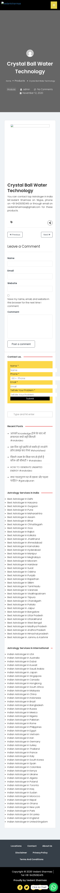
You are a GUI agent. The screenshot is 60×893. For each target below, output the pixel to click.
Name (10, 258)
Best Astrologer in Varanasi (22, 590)
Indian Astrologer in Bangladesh (25, 705)
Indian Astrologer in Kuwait (22, 665)
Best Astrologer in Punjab (21, 575)
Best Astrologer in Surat (20, 568)
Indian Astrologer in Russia (22, 708)
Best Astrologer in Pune (20, 510)
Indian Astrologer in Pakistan (23, 719)
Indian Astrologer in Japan (22, 672)
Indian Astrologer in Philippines (24, 727)
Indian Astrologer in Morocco (23, 796)
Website (12, 283)
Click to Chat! (39, 887)
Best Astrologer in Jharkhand (23, 539)
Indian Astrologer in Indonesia (24, 698)
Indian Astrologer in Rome (21, 723)
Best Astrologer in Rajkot (20, 531)
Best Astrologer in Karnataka (23, 546)
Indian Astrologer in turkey (22, 745)
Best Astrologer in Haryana (22, 502)
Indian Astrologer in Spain (21, 763)
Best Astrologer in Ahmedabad (24, 542)
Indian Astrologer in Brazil (21, 701)
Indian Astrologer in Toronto (23, 785)
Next (45, 234)
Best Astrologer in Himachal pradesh (27, 633)
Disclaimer (21, 852)
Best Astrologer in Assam (21, 517)
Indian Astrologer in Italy (20, 756)
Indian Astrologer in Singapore (24, 676)
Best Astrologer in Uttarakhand (24, 619)
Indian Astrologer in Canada (23, 679)
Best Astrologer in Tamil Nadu (23, 586)
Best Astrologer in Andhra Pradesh (26, 630)
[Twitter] (26, 887)
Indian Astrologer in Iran (20, 738)
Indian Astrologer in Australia (23, 658)
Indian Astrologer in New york (23, 807)
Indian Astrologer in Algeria (22, 778)
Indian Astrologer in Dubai (21, 661)
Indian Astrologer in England (23, 818)
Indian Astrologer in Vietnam (23, 734)
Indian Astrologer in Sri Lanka (23, 814)
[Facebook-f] (20, 887)
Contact (32, 845)
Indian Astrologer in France (22, 752)
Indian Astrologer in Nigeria (22, 716)
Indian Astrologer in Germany (23, 741)
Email (10, 270)
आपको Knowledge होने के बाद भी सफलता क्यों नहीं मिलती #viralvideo (28, 437)
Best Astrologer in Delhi (20, 499)
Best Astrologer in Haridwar (22, 564)
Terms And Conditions (31, 859)
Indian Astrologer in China (21, 694)
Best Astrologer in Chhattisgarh (25, 524)
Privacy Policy (40, 852)
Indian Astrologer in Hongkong (24, 683)
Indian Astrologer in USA (20, 654)
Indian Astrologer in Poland (22, 781)
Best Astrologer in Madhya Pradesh (27, 626)
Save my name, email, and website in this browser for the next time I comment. (28, 302)
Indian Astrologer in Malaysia (23, 690)
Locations (16, 845)
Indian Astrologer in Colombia (24, 767)
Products (20, 80)
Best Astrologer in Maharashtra (24, 513)
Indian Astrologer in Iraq (20, 789)
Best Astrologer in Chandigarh (24, 601)
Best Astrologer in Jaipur (21, 608)
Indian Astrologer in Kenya (22, 770)
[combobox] (13, 378)
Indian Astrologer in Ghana (22, 803)
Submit (30, 398)
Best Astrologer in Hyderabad (23, 550)
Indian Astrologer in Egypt (21, 730)
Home (8, 81)
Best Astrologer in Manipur (22, 553)
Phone (14, 374)
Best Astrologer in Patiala (21, 604)
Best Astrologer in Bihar (20, 520)
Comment (13, 311)
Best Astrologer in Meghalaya (23, 557)
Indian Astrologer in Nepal (21, 800)
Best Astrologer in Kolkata (21, 535)
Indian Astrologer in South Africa (25, 687)
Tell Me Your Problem (22, 390)
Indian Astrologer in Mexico (22, 712)
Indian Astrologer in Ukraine (22, 774)
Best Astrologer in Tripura (21, 597)
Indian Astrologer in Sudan (22, 792)
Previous (16, 234)
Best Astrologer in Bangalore (23, 611)
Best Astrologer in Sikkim (20, 582)
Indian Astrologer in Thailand (23, 749)
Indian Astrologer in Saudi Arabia (25, 668)
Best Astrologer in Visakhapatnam (26, 593)
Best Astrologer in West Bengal (24, 622)
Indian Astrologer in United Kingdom (27, 821)
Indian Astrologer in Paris (21, 810)
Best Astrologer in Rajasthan (23, 579)
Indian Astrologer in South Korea (25, 759)
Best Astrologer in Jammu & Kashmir (27, 637)
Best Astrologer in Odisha (21, 571)
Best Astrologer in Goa (20, 528)
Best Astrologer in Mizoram (22, 561)
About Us (47, 845)
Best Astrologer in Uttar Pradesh (25, 615)
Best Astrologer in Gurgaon (22, 506)
